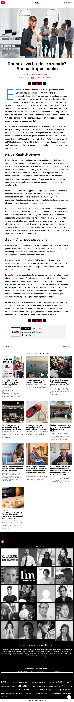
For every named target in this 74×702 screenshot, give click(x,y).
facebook (51, 686)
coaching (38, 682)
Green (64, 686)
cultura (22, 685)
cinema (31, 682)
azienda (9, 682)
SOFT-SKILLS (29, 694)
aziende (15, 682)
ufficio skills (67, 694)
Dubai (38, 686)
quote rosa (13, 275)
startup (49, 694)
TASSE (53, 694)
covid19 (68, 682)
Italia (18, 689)
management (36, 690)
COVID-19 (60, 682)
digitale (29, 686)
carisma (26, 682)
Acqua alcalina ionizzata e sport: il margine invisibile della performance (12, 468)
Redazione (40, 77)
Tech (61, 694)
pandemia (65, 689)
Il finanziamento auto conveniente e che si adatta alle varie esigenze (36, 427)
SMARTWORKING (15, 694)
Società (46, 74)
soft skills (35, 694)
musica (57, 690)
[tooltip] (29, 83)
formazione (57, 686)
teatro (57, 694)
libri (30, 690)
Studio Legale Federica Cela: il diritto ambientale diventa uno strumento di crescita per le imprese (36, 469)
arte (3, 681)
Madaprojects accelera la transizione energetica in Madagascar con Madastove (60, 428)
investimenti (11, 690)
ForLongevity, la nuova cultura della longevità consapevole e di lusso (11, 427)
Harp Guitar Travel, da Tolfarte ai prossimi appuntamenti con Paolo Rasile (60, 383)
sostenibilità (42, 694)
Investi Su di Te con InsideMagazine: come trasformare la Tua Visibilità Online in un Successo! (11, 384)
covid (54, 682)
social (23, 694)
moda (52, 690)
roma (4, 693)
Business (27, 74)
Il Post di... (70, 686)
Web (5, 696)
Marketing (45, 689)
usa (2, 696)
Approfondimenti (37, 74)
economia (45, 686)
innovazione (4, 690)
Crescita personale (8, 686)
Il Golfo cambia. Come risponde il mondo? (35, 381)
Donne (33, 686)
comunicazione (47, 682)
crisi (16, 686)
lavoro (25, 689)
